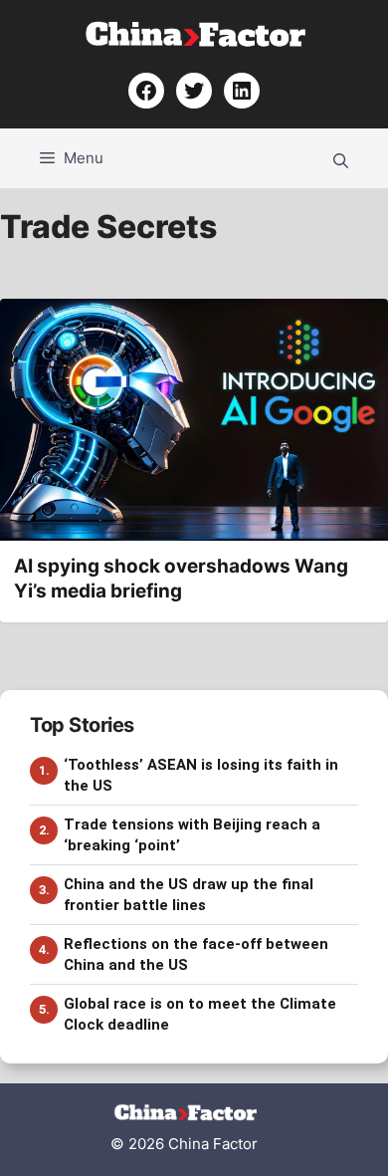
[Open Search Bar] (340, 158)
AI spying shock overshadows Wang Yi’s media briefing (181, 578)
